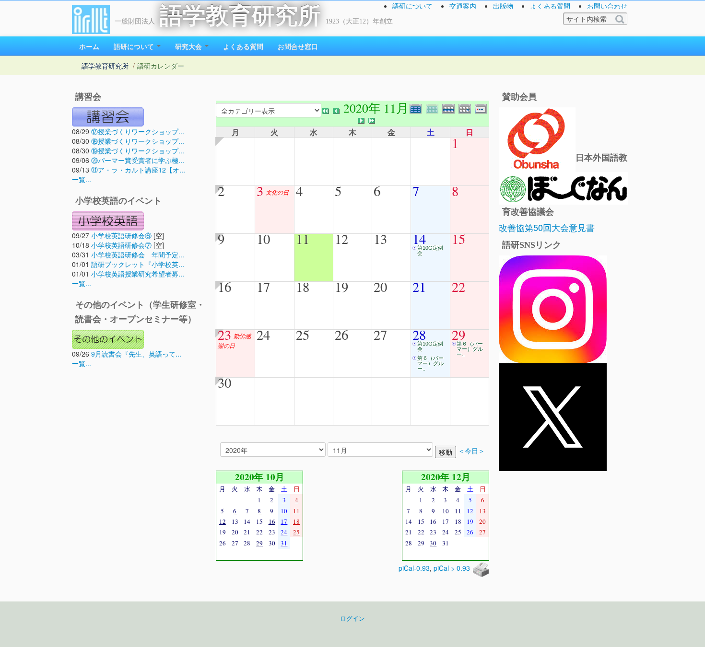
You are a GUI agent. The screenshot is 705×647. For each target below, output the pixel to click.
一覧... (81, 179)
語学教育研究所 (240, 15)
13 (380, 238)
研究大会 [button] (189, 46)
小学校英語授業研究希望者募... (137, 273)
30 (224, 382)
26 (341, 334)
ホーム (89, 46)
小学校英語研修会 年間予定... (137, 254)
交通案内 (462, 6)
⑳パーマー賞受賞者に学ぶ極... (137, 160)
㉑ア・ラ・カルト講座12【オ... (138, 169)
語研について (412, 6)
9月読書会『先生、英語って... (136, 353)
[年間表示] (418, 108)
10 (263, 238)
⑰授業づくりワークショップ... (137, 131)
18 (302, 286)
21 (419, 286)
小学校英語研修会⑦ (121, 245)
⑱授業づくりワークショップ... (137, 141)
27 (380, 334)
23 (224, 334)
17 (263, 286)
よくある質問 (550, 6)
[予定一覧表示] (482, 108)
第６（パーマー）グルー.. (430, 363)
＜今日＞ (471, 450)
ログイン (352, 618)
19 (341, 286)
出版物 (503, 6)
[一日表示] (466, 108)
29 (458, 334)
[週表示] (450, 108)
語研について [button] (135, 46)
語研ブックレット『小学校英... (137, 264)
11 (302, 238)
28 (419, 334)
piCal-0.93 (414, 568)
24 (263, 334)
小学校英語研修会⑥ (121, 235)
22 (458, 286)
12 (341, 238)
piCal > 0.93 (452, 568)
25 (302, 334)
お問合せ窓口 (298, 46)
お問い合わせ (607, 6)
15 (458, 238)
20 (380, 286)
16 (224, 286)
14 (419, 238)
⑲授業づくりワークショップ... (137, 150)
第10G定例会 (430, 250)
